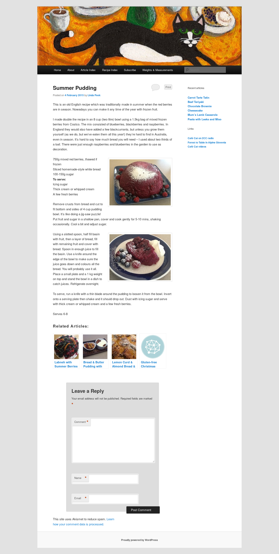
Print (168, 87)
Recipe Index (110, 70)
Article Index (88, 70)
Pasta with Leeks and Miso (204, 119)
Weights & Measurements (157, 70)
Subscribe (130, 70)
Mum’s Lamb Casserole (203, 115)
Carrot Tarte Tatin (198, 97)
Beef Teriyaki (196, 102)
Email (80, 498)
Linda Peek (94, 95)
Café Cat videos (197, 146)
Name (80, 478)
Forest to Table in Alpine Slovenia (207, 142)
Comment (81, 422)
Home (57, 70)
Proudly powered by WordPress (139, 540)
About (70, 70)
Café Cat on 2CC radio (201, 138)
